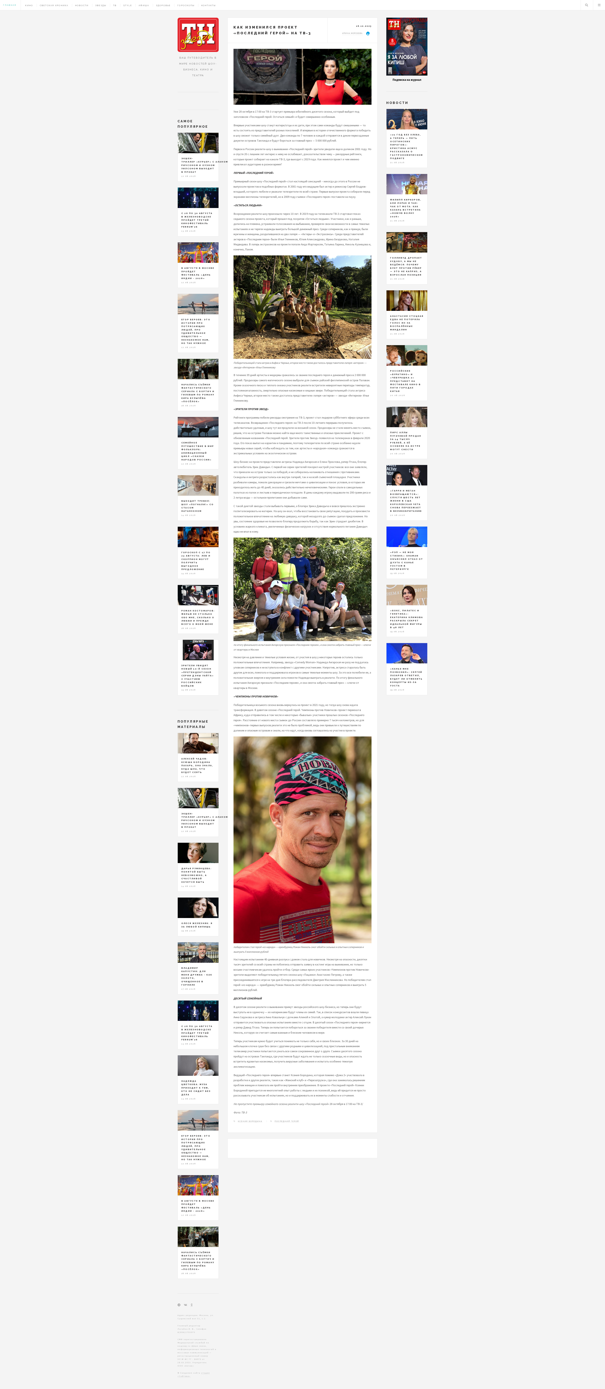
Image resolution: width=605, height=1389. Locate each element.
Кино (29, 5)
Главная (9, 5)
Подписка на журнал (407, 80)
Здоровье (163, 5)
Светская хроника (54, 5)
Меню (599, 5)
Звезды (101, 5)
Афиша (144, 5)
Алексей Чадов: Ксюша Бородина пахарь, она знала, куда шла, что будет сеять (197, 765)
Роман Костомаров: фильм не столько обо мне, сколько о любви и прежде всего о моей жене (198, 617)
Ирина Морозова (352, 33)
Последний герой (287, 1121)
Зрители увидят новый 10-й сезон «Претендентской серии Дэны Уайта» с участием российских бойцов (197, 675)
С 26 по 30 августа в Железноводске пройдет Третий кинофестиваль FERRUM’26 (197, 220)
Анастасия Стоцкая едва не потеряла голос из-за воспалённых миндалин (407, 323)
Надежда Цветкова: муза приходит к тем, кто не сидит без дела (196, 1088)
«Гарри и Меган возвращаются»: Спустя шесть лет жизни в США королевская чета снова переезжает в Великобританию (406, 501)
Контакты (208, 5)
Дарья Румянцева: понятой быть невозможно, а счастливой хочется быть (196, 875)
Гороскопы (186, 5)
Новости (82, 5)
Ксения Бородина (250, 1121)
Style (127, 5)
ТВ (115, 5)
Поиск (587, 5)
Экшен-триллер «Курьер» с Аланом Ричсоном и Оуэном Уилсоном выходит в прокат (204, 165)
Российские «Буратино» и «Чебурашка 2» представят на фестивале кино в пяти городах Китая (405, 381)
